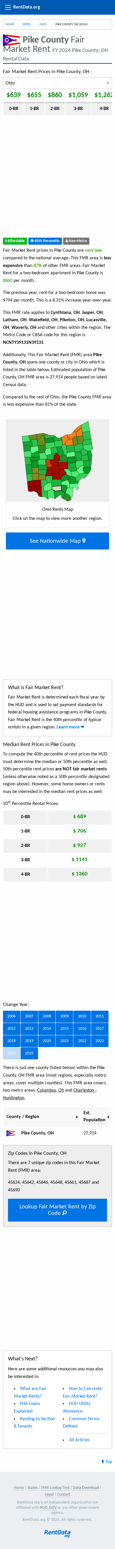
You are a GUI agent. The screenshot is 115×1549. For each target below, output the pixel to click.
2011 (100, 1016)
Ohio (43, 24)
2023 (100, 1041)
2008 (47, 1016)
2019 (29, 1041)
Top (108, 1462)
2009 (64, 1016)
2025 (29, 1053)
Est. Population (94, 1116)
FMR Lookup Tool (55, 1488)
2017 (100, 1029)
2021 (64, 1041)
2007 (29, 1016)
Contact (63, 1494)
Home (10, 24)
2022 (82, 1041)
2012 (11, 1029)
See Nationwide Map (56, 541)
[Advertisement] (57, 178)
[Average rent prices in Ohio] (13, 1133)
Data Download (86, 1488)
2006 (11, 1016)
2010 (82, 1016)
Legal (49, 1494)
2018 (11, 1041)
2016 (82, 1029)
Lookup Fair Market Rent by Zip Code (57, 1210)
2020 (47, 1041)
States (26, 24)
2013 (29, 1029)
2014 (47, 1029)
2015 (64, 1029)
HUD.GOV (48, 1508)
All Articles (79, 1440)
